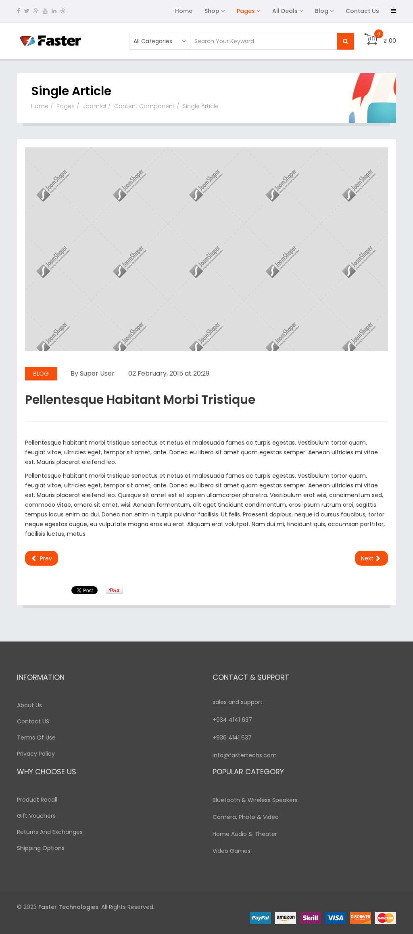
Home (183, 11)
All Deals (285, 11)
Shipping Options (41, 848)
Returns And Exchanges (50, 832)
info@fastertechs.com (245, 755)
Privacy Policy (36, 754)
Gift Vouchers (36, 816)
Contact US (33, 721)
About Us (29, 705)
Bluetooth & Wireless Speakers (255, 800)
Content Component (144, 106)
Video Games (231, 851)
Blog (321, 11)
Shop (211, 11)
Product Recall (37, 800)
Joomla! (94, 106)
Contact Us (362, 11)
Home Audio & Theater (245, 834)
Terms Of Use (36, 737)
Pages (246, 11)
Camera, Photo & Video (246, 817)
